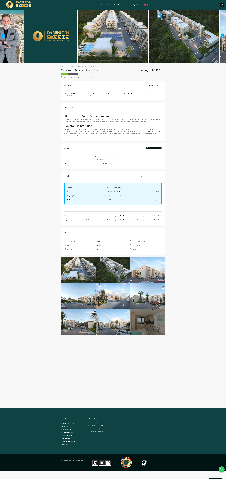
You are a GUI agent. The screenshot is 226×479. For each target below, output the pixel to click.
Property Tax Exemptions (139, 241)
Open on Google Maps (155, 148)
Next (222, 36)
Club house (69, 245)
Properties (117, 5)
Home (103, 5)
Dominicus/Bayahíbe (68, 432)
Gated (101, 241)
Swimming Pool (137, 249)
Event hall (69, 249)
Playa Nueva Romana (68, 441)
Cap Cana (65, 426)
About (109, 5)
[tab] (159, 16)
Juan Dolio (65, 444)
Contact (140, 5)
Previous (3, 36)
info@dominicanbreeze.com (97, 431)
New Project (73, 74)
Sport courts (136, 245)
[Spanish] (145, 5)
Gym (100, 245)
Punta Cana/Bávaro (68, 423)
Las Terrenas (66, 438)
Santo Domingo (66, 429)
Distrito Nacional (67, 435)
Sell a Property (130, 5)
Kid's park (102, 249)
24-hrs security (70, 241)
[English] (147, 5)
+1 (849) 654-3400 (95, 428)
